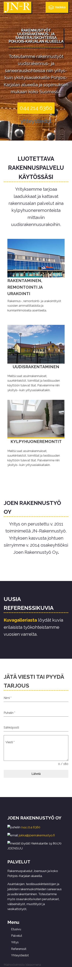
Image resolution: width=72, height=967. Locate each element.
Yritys (15, 942)
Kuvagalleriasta (20, 620)
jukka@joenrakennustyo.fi (37, 835)
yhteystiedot (36, 121)
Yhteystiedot (20, 955)
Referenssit (18, 949)
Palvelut (16, 935)
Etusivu (16, 929)
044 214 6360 (36, 108)
